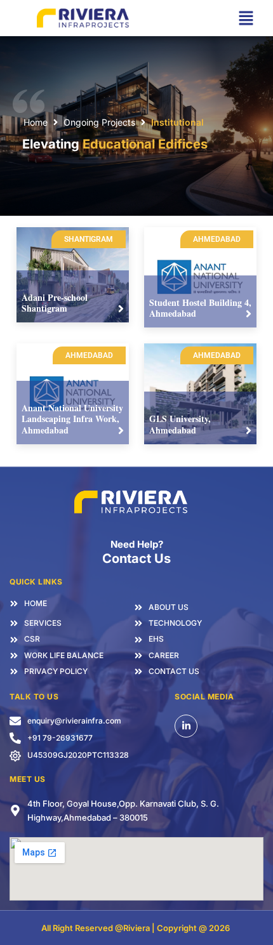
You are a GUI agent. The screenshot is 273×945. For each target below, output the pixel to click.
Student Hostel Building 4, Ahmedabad (200, 308)
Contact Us (136, 558)
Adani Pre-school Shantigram (55, 303)
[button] (245, 18)
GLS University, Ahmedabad (180, 424)
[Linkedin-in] (186, 726)
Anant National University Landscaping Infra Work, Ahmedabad (72, 419)
